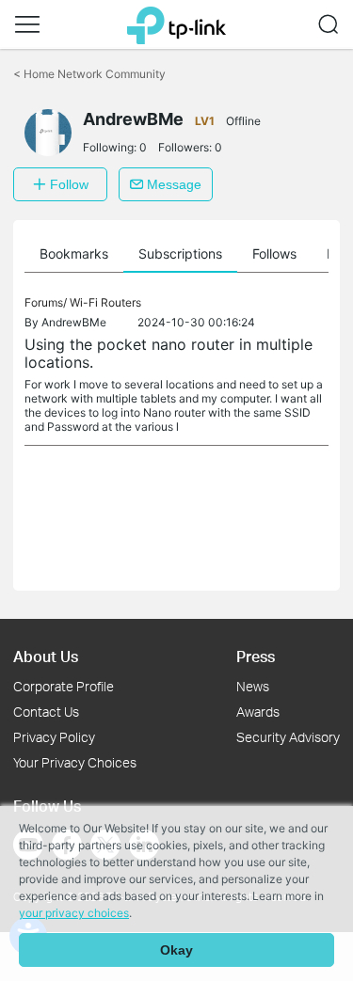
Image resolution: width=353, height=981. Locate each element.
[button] (27, 24)
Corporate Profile (63, 686)
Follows (274, 253)
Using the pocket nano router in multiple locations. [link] (168, 353)
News (252, 686)
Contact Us (46, 712)
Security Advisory (288, 737)
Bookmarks (74, 253)
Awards (258, 712)
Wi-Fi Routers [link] (105, 302)
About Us (45, 656)
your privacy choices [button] (74, 913)
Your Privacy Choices (74, 762)
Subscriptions (180, 253)
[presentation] (48, 132)
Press (255, 656)
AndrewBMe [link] (73, 322)
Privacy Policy (54, 737)
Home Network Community (89, 74)
